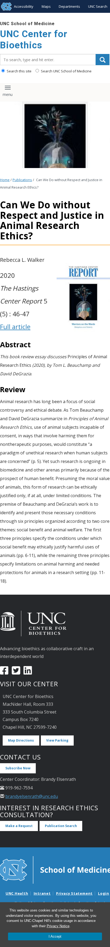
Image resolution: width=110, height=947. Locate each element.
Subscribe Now (17, 768)
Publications (22, 180)
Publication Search (61, 826)
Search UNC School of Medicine (66, 71)
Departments (69, 6)
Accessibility (23, 6)
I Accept (55, 936)
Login (103, 893)
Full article (15, 326)
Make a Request (19, 826)
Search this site (19, 71)
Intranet (42, 893)
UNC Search (97, 6)
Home (5, 180)
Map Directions (21, 740)
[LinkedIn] (27, 672)
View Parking (57, 740)
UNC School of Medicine (27, 23)
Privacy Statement (74, 893)
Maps (46, 6)
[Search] (102, 59)
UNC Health (17, 893)
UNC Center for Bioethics (33, 40)
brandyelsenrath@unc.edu (31, 796)
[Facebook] (4, 672)
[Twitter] (16, 672)
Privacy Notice (58, 926)
